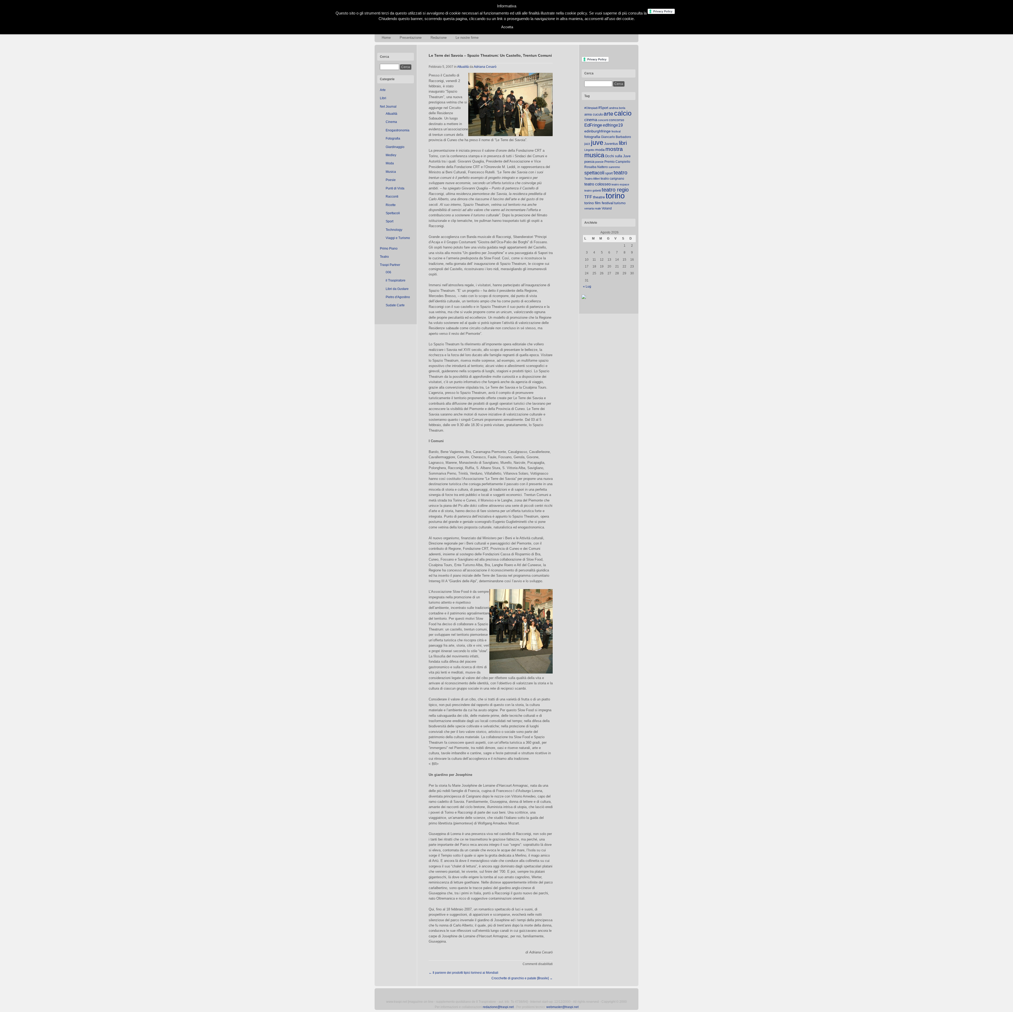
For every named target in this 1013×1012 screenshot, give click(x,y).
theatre (599, 197)
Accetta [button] (507, 27)
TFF (588, 196)
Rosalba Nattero (596, 167)
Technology (394, 230)
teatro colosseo (597, 184)
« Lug (587, 286)
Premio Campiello (617, 162)
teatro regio (615, 190)
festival (615, 131)
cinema (590, 119)
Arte (383, 90)
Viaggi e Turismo (398, 238)
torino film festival (598, 203)
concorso (616, 120)
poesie (599, 161)
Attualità (391, 114)
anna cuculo (593, 114)
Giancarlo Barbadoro (616, 137)
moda (600, 149)
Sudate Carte (395, 305)
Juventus (611, 144)
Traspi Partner (390, 265)
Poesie (391, 180)
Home (386, 38)
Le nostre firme (467, 38)
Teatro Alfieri (592, 178)
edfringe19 (613, 125)
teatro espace (620, 184)
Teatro (384, 257)
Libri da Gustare (397, 289)
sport (609, 173)
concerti (603, 120)
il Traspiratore (395, 280)
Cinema (391, 122)
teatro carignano (612, 178)
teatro (620, 172)
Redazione (439, 38)
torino (615, 195)
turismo (619, 203)
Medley (391, 155)
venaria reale (592, 208)
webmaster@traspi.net (562, 1007)
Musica (391, 172)
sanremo (614, 167)
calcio (623, 113)
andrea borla (617, 107)
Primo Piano (389, 248)
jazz (587, 144)
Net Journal (388, 106)
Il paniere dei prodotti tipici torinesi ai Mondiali (463, 973)
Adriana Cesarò (485, 67)
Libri (383, 98)
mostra (614, 149)
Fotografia (393, 138)
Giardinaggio (395, 147)
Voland (607, 208)
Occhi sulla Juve (617, 156)
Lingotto (589, 149)
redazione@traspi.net (498, 1007)
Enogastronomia (397, 130)
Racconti (392, 196)
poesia (589, 162)
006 (388, 272)
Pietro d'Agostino (398, 297)
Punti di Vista (395, 188)
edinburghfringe (597, 131)
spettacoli (594, 172)
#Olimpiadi (591, 107)
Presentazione (411, 38)
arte (608, 114)
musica (594, 155)
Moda (390, 163)
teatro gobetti (592, 190)
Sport (389, 221)
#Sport (603, 108)
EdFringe (593, 125)
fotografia (592, 137)
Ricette (391, 205)
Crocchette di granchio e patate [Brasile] (522, 978)
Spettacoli (393, 213)
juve (597, 142)
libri (623, 143)
